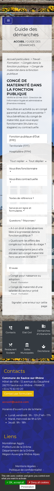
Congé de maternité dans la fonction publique (25, 70)
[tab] (27, 138)
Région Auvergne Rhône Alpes (20, 454)
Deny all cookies (39, 482)
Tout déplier (38, 161)
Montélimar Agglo (13, 443)
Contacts (14, 371)
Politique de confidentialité (25, 469)
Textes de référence (20, 198)
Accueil (19, 41)
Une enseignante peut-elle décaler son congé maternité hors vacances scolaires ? (26, 253)
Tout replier (19, 161)
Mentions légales (25, 466)
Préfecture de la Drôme (16, 447)
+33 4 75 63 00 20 (12, 388)
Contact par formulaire (18, 393)
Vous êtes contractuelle (23, 179)
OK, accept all (16, 482)
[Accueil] (8, 8)
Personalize (27, 487)
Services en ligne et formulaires (20, 209)
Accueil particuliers (18, 59)
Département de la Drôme (18, 450)
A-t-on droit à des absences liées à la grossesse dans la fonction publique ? (26, 232)
